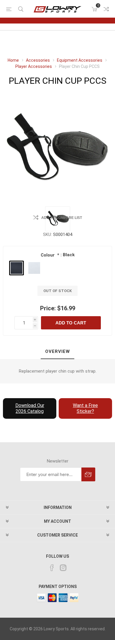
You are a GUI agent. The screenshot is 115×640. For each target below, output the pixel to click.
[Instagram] (63, 567)
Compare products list (106, 9)
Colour (48, 255)
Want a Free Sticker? (85, 408)
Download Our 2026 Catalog (29, 408)
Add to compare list (61, 218)
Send (88, 474)
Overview (57, 351)
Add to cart (70, 322)
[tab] (57, 351)
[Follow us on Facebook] (52, 567)
